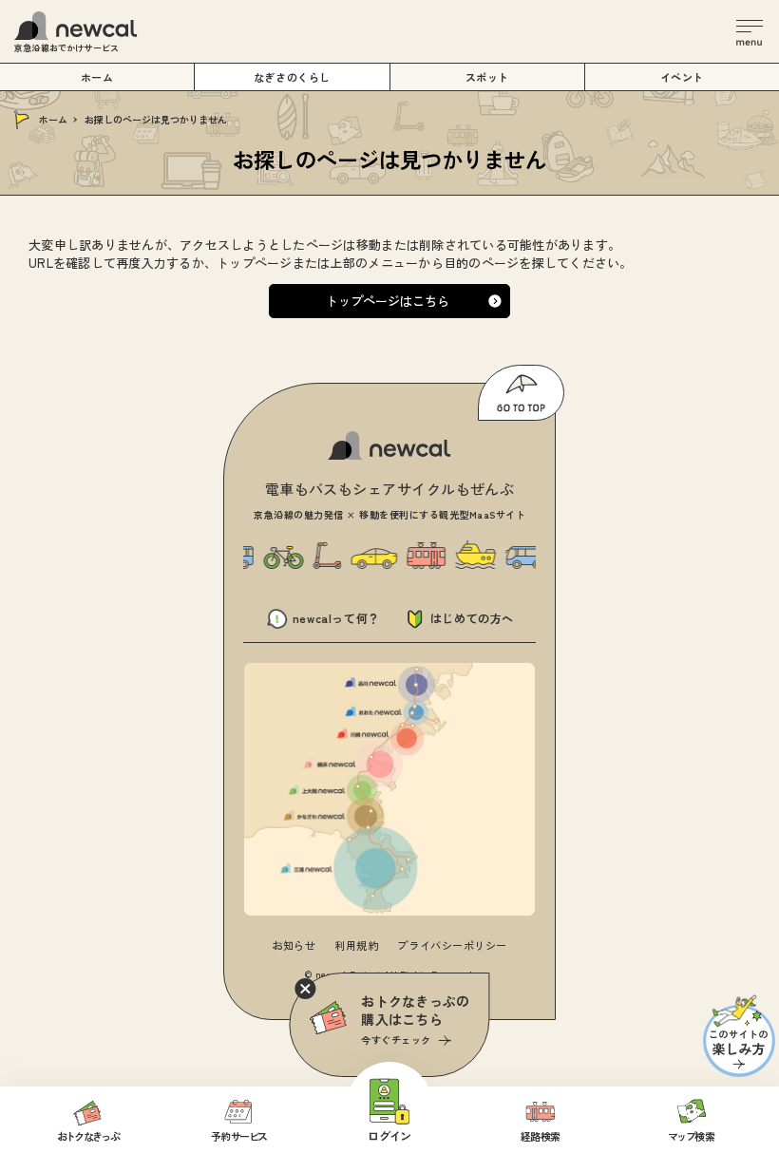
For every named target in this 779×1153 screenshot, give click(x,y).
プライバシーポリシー (452, 945)
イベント (682, 77)
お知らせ (293, 945)
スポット (487, 77)
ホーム (53, 119)
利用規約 (356, 945)
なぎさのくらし (292, 77)
